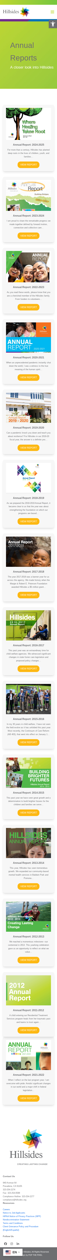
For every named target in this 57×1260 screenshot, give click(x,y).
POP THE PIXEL (35, 1255)
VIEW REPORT (28, 164)
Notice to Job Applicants (14, 1213)
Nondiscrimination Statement (16, 1219)
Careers (6, 1209)
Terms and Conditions (13, 1223)
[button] (53, 24)
